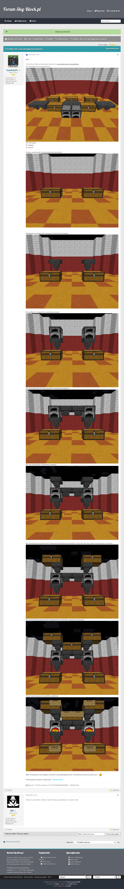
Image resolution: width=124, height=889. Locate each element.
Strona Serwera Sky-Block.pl (47, 858)
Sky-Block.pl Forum (14, 39)
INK (12, 811)
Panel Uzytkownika (76, 857)
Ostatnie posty (74, 864)
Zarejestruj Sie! (114, 11)
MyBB (57, 884)
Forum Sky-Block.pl (22, 9)
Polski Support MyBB (73, 882)
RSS (49, 877)
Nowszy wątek (22, 834)
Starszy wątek (10, 834)
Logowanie (101, 11)
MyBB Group (73, 884)
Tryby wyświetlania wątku (112, 48)
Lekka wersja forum (48, 864)
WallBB (68, 886)
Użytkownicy (21, 21)
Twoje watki (74, 860)
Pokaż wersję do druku (13, 841)
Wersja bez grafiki (40, 877)
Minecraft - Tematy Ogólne (33, 39)
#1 (117, 54)
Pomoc (33, 21)
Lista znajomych (75, 862)
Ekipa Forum (46, 862)
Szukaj (8, 21)
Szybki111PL (12, 70)
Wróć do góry (28, 877)
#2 (117, 795)
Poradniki (49, 39)
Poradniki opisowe (62, 39)
